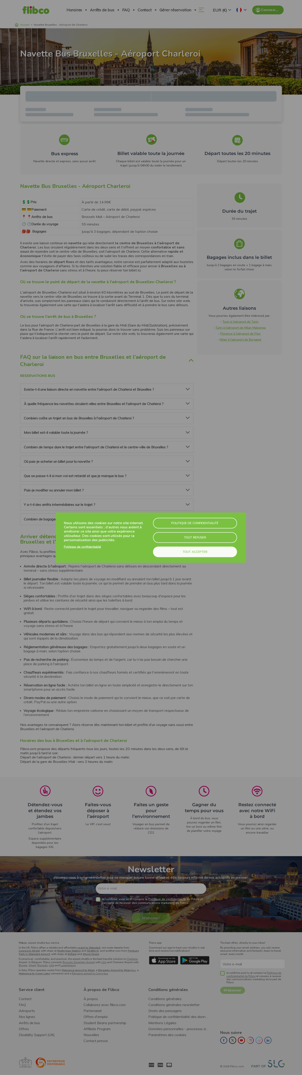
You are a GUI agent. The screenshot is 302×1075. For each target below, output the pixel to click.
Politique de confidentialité (82, 546)
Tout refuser (195, 537)
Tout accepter (195, 552)
